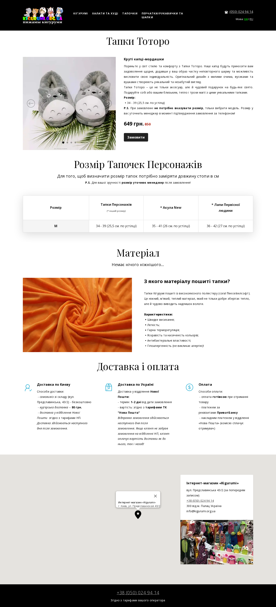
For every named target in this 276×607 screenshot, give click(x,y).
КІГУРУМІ (80, 13)
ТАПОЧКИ (129, 13)
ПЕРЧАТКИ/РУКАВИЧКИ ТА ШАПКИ (162, 15)
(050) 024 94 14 (241, 12)
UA (246, 19)
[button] (138, 515)
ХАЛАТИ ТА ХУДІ (105, 13)
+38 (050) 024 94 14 (200, 501)
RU (251, 19)
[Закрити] (155, 496)
